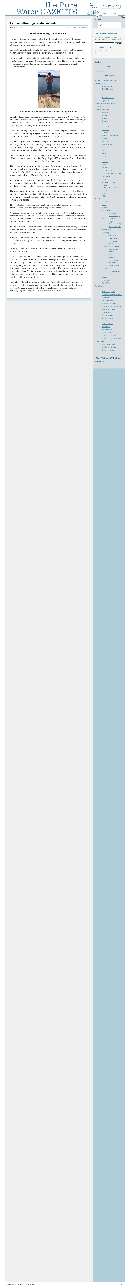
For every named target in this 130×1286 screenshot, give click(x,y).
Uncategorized (114, 265)
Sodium (104, 185)
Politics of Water (114, 271)
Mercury (105, 159)
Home (105, 13)
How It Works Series (109, 344)
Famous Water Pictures (113, 250)
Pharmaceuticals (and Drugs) (111, 173)
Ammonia (105, 112)
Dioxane (105, 132)
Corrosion (105, 202)
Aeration (105, 289)
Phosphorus (106, 176)
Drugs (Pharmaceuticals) (115, 222)
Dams (104, 205)
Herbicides (105, 141)
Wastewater (84, 27)
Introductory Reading (109, 347)
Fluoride (105, 138)
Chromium (105, 130)
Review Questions (108, 350)
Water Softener (107, 329)
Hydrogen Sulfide (108, 144)
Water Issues (99, 199)
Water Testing (106, 332)
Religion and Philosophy (113, 261)
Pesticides (105, 167)
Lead (103, 150)
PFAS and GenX (107, 170)
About (113, 13)
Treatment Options (101, 106)
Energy (104, 207)
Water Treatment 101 (109, 335)
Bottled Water (113, 235)
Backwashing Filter (108, 292)
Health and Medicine (109, 218)
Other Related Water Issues (111, 246)
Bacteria (104, 118)
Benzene (105, 121)
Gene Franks (106, 92)
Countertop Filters (108, 300)
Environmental (107, 210)
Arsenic (104, 115)
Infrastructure (106, 229)
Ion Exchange (106, 312)
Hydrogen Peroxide (108, 309)
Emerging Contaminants (73, 27)
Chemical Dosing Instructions (112, 294)
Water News (106, 280)
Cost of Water (113, 238)
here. (96, 53)
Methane (105, 162)
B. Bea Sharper (107, 86)
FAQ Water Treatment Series (111, 306)
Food (110, 254)
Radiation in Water (108, 182)
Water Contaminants (102, 109)
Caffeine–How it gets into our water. (34, 22)
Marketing (105, 232)
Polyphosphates (107, 315)
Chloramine (106, 124)
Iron (103, 147)
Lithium (104, 153)
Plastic (104, 179)
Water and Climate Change (114, 214)
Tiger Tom (105, 100)
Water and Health (115, 227)
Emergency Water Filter (110, 303)
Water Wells (106, 283)
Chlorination (106, 127)
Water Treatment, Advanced (111, 338)
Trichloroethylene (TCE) (110, 188)
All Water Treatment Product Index (107, 80)
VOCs (104, 196)
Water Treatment (100, 286)
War (110, 274)
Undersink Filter (107, 324)
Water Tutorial (100, 341)
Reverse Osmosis (107, 318)
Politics (104, 268)
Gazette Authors (100, 83)
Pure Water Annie (108, 98)
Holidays (112, 257)
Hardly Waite (106, 95)
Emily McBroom (107, 89)
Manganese (106, 156)
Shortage (105, 277)
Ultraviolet (105, 321)
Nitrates (104, 164)
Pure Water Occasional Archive (105, 103)
